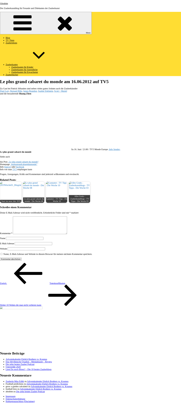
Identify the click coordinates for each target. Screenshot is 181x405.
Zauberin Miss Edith (15, 381)
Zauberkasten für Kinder (22, 67)
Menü (88, 33)
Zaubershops (11, 43)
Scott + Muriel (60, 91)
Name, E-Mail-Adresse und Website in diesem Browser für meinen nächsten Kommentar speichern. (47, 254)
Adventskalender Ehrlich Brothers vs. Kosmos (26, 359)
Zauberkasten (12, 64)
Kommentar (6, 233)
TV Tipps (10, 40)
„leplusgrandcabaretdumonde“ (23, 164)
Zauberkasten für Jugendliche (24, 69)
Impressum (10, 396)
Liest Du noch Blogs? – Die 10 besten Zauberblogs (28, 369)
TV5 (14, 169)
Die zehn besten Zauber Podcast (20, 364)
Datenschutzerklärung (15, 399)
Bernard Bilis (16, 91)
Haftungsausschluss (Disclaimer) (20, 401)
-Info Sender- (114, 149)
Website (3, 249)
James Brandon (30, 91)
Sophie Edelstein (45, 91)
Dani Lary (4, 91)
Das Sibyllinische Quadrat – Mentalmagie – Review (29, 362)
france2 (7, 167)
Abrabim (4, 3)
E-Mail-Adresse (7, 243)
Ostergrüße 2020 (13, 367)
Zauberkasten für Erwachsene (24, 72)
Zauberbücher (12, 75)
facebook (20, 167)
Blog (8, 38)
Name (2, 238)
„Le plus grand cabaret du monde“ (23, 162)
